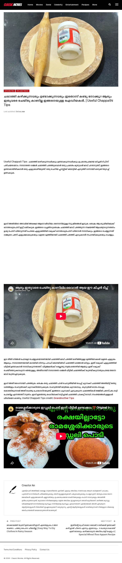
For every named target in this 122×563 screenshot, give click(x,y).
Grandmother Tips (64, 398)
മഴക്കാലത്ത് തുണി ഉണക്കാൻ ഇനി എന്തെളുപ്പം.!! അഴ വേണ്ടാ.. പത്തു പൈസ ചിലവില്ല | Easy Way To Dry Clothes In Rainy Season (32, 528)
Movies (39, 5)
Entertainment (72, 5)
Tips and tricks (22, 91)
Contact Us (44, 549)
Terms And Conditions (13, 549)
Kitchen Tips (9, 91)
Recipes (85, 5)
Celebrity (58, 5)
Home (30, 5)
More (94, 5)
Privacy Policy (31, 549)
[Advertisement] (61, 137)
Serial (48, 5)
